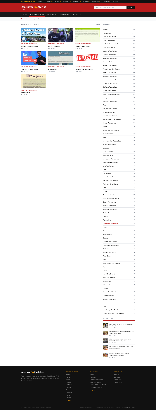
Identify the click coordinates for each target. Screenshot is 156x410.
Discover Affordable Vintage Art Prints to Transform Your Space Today (120, 354)
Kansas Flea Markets (119, 91)
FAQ (119, 105)
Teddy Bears (119, 256)
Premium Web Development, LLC (86, 69)
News (28, 19)
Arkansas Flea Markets (119, 58)
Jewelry (119, 127)
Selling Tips (76, 14)
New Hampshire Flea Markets (119, 141)
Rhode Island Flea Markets (119, 245)
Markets (119, 29)
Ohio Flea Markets (119, 62)
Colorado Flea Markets (119, 116)
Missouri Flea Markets (119, 37)
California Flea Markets (119, 87)
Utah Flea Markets (119, 295)
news (119, 137)
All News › (93, 390)
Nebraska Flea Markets (119, 209)
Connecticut (96, 1)
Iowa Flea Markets (119, 166)
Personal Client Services (82, 46)
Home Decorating (119, 152)
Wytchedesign (52, 69)
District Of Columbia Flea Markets (119, 313)
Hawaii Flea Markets (119, 274)
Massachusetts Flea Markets (119, 119)
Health (119, 227)
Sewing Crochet (119, 213)
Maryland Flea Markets (119, 109)
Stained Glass (119, 281)
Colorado (86, 1)
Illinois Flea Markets (119, 112)
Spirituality (119, 249)
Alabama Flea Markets (119, 65)
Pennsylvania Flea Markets (119, 69)
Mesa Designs (25, 92)
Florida (68, 395)
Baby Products (119, 234)
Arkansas (67, 1)
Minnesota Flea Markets (119, 180)
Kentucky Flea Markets (119, 76)
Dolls (119, 306)
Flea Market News (37, 14)
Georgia (68, 397)
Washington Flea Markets (119, 184)
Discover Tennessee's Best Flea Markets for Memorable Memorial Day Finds (120, 339)
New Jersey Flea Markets (119, 310)
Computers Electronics (29, 44)
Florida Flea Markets (119, 47)
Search (130, 7)
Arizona (58, 1)
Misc (119, 260)
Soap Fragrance (119, 155)
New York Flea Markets (119, 101)
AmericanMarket (33, 7)
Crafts (119, 170)
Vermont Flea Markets (119, 292)
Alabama (41, 1)
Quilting (119, 216)
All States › (116, 1)
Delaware (107, 1)
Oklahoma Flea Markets (119, 83)
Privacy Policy (118, 382)
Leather (119, 270)
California (77, 1)
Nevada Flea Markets (119, 299)
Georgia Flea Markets (119, 55)
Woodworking (119, 220)
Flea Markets (119, 33)
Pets (119, 231)
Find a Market (52, 14)
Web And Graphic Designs (29, 69)
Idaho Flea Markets (119, 277)
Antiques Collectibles (119, 206)
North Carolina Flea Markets (119, 44)
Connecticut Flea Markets (119, 130)
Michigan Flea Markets (119, 98)
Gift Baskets (119, 285)
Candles (119, 238)
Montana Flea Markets (119, 252)
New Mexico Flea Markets (119, 159)
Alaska (50, 1)
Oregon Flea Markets (119, 202)
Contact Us (117, 377)
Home (25, 14)
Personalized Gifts (119, 134)
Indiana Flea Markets (119, 73)
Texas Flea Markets (119, 40)
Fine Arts (119, 288)
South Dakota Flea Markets (119, 263)
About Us (116, 374)
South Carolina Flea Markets (119, 94)
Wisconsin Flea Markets (119, 195)
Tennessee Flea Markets (119, 80)
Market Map (64, 14)
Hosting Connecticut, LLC (29, 46)
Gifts (119, 188)
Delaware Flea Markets (119, 242)
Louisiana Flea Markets (119, 51)
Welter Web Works (54, 46)
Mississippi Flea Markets (119, 162)
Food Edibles (119, 173)
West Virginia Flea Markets (119, 198)
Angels (119, 267)
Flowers (119, 303)
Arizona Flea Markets (119, 145)
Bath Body (119, 148)
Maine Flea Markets (119, 177)
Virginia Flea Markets (119, 123)
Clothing (119, 191)
